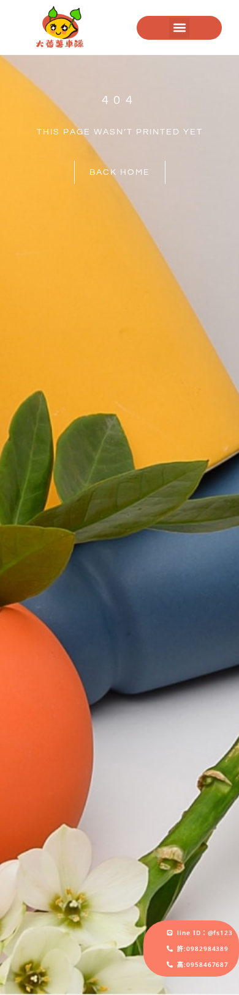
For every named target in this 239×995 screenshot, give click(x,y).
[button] (179, 28)
